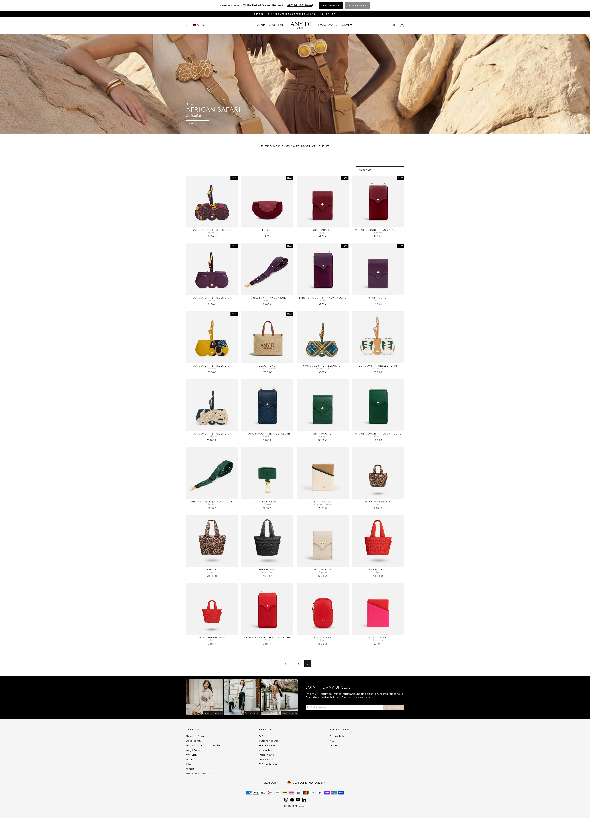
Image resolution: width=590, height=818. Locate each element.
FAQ (261, 736)
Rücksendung (266, 754)
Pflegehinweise (267, 745)
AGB (332, 740)
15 (299, 663)
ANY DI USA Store (299, 5)
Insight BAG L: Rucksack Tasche (203, 745)
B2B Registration (268, 764)
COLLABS (276, 25)
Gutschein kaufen (269, 740)
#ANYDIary (191, 754)
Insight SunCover (195, 750)
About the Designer (196, 736)
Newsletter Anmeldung (198, 773)
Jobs (188, 764)
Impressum (336, 745)
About (347, 25)
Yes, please (331, 5)
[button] (201, 25)
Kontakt (190, 768)
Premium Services (269, 759)
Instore (190, 759)
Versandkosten (267, 750)
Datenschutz (337, 736)
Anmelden (393, 707)
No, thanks (357, 5)
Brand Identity (193, 740)
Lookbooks (327, 25)
